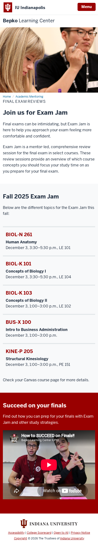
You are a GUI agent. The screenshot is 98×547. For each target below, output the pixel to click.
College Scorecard (39, 533)
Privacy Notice (80, 533)
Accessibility (16, 533)
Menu (86, 6)
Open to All (61, 533)
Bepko (29, 21)
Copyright (20, 538)
